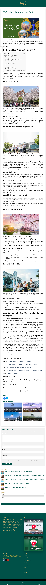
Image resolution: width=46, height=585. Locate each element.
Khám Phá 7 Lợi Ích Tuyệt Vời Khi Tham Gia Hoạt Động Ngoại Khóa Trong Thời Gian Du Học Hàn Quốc (24, 476)
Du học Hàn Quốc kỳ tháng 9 (10, 67)
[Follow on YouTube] (8, 560)
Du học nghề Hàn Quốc (9, 58)
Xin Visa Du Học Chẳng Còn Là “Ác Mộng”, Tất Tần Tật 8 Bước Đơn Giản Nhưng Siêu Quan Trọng (24, 479)
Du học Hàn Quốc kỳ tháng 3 (10, 64)
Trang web (4, 455)
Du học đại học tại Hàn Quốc (10, 56)
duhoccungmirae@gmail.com (14, 387)
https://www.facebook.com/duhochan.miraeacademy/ (22, 361)
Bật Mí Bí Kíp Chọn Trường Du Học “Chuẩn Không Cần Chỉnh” (16, 483)
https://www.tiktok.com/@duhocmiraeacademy (19, 367)
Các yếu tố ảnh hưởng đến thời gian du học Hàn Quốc (14, 70)
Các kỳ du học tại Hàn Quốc (9, 63)
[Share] (4, 398)
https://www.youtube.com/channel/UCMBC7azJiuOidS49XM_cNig (25, 370)
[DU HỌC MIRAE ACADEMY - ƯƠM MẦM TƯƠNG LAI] (23, 3)
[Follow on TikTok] (6, 560)
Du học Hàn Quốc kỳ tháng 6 (10, 66)
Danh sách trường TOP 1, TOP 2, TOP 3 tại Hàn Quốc (15, 487)
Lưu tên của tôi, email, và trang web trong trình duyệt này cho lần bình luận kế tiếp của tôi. (23, 460)
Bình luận (4, 433)
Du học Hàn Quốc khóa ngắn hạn (11, 62)
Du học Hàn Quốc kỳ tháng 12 (10, 68)
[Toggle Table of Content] (23, 54)
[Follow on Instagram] (4, 560)
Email (3, 449)
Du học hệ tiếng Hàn (8, 60)
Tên (3, 444)
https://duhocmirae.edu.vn (14, 373)
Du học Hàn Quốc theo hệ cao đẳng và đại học (13, 59)
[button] (1, 50)
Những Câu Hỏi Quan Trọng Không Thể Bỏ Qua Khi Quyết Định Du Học (18, 471)
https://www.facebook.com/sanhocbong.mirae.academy (22, 364)
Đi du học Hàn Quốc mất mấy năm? (11, 55)
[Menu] (1, 3)
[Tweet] (7, 398)
